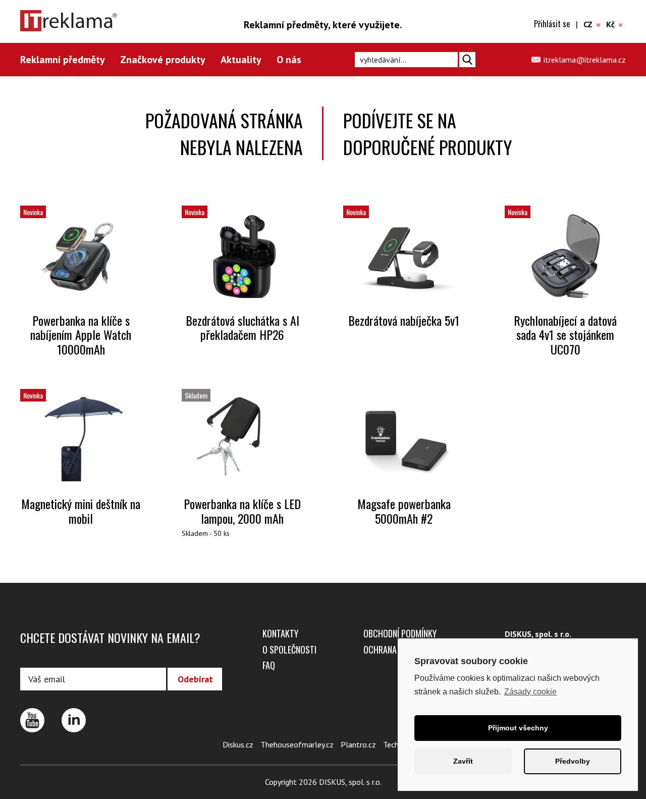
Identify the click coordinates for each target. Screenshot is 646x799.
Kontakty (280, 633)
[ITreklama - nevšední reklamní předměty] (78, 20)
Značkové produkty (162, 59)
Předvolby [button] (572, 761)
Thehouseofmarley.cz (297, 744)
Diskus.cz (238, 744)
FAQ (268, 665)
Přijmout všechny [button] (518, 728)
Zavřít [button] (463, 761)
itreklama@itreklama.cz (585, 60)
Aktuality (241, 59)
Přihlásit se (552, 23)
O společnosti (289, 649)
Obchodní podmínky (400, 633)
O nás (289, 59)
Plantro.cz (358, 744)
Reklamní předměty (62, 59)
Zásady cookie (530, 691)
